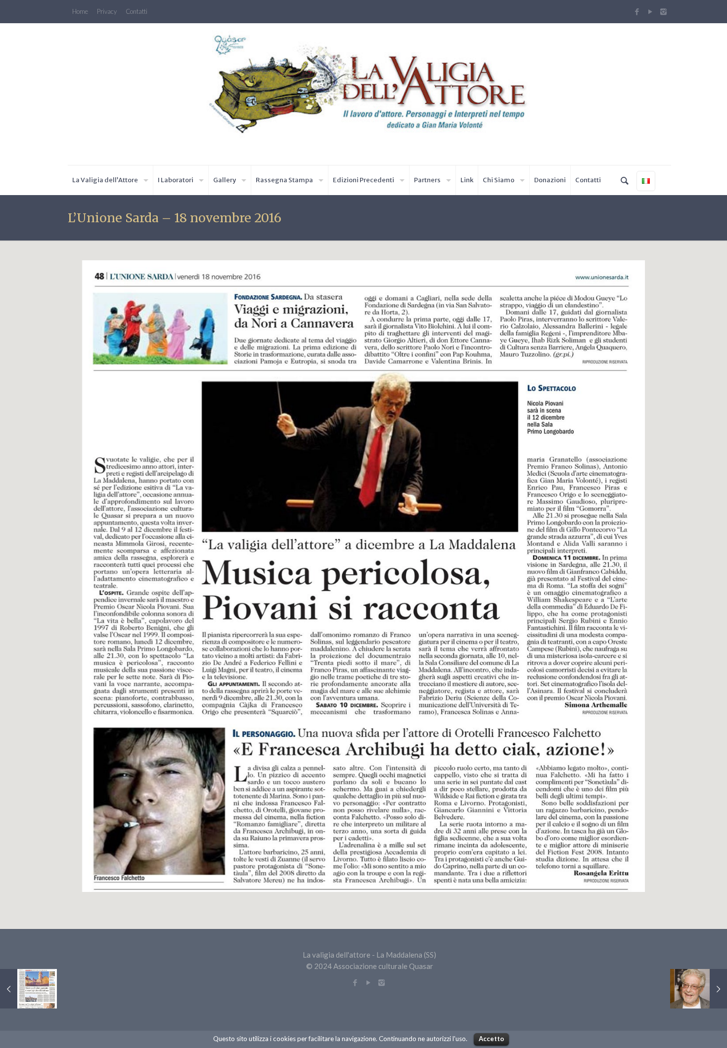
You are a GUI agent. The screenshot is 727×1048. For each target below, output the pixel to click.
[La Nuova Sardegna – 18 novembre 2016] (28, 988)
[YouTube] (650, 11)
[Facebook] (637, 11)
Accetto (491, 1039)
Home (80, 11)
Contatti (136, 11)
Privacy (107, 11)
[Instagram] (664, 11)
